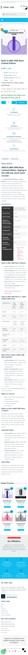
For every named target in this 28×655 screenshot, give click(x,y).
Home (1, 23)
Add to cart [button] (7, 506)
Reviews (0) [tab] (14, 159)
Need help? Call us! (11, 595)
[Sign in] (21, 6)
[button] (2, 20)
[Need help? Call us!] (3, 596)
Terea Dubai (20, 416)
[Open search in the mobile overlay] (14, 14)
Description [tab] (5, 159)
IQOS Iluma (5, 23)
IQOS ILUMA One (11, 23)
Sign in (24, 5)
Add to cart (21, 102)
